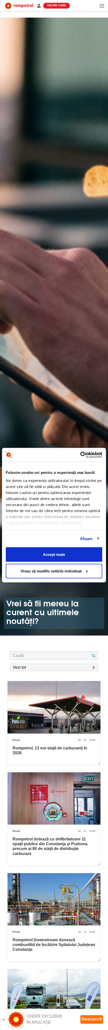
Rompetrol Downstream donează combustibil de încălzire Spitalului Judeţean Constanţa (54, 945)
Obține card (56, 5)
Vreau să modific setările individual (51, 571)
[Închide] (3, 1019)
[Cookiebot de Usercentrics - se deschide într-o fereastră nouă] (80, 455)
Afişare (86, 538)
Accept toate (54, 554)
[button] (37, 6)
